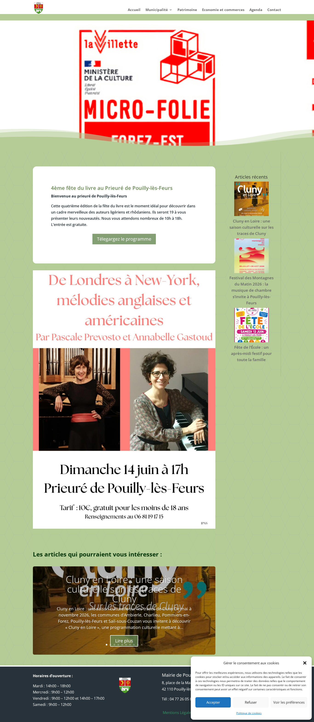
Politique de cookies (249, 713)
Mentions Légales (177, 712)
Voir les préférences (289, 702)
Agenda (255, 10)
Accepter (213, 702)
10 (142, 644)
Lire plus (124, 641)
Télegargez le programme (124, 239)
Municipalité (157, 10)
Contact (274, 10)
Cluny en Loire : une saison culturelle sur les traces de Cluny (124, 589)
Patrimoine (187, 10)
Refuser (251, 702)
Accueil (134, 10)
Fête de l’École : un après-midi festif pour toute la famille (251, 353)
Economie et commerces (223, 10)
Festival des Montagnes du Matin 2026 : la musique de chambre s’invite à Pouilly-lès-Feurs (251, 290)
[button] (305, 663)
